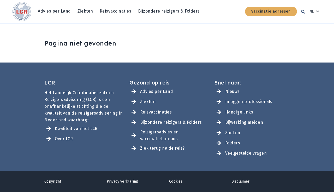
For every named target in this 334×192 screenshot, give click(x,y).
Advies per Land (54, 11)
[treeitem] (54, 11)
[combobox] (314, 11)
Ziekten (85, 11)
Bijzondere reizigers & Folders (169, 11)
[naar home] (22, 11)
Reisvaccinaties (116, 11)
